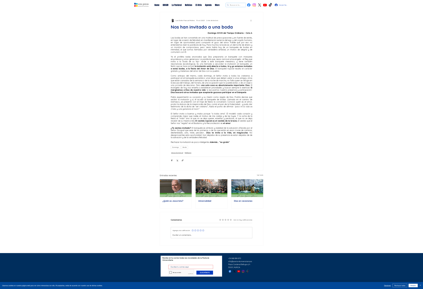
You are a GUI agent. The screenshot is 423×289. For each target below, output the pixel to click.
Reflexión (188, 153)
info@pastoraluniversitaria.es (240, 261)
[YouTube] (265, 5)
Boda (185, 147)
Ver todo (260, 175)
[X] (259, 5)
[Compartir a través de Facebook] (172, 160)
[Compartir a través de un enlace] (183, 160)
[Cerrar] (420, 285)
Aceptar (413, 285)
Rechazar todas (399, 285)
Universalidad (204, 201)
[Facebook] (249, 5)
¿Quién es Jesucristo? (172, 201)
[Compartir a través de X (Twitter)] (177, 160)
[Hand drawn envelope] (141, 5)
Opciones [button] (387, 285)
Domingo (175, 147)
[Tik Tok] (270, 5)
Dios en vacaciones (243, 201)
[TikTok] (247, 271)
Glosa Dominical (177, 153)
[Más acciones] (251, 20)
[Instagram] (254, 5)
